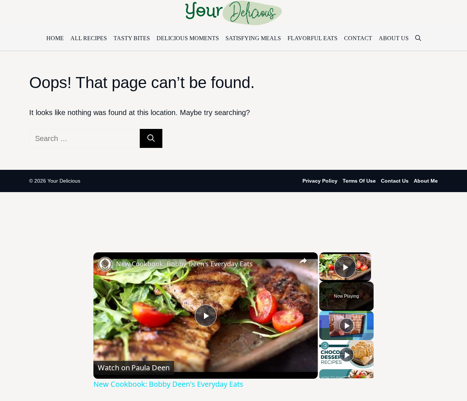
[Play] (346, 325)
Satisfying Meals (253, 38)
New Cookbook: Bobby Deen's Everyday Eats (184, 263)
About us (394, 38)
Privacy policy (319, 181)
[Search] (151, 138)
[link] (105, 264)
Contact (358, 38)
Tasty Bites (131, 38)
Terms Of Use (359, 181)
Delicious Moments (188, 38)
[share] (303, 260)
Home (55, 38)
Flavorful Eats (312, 38)
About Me (426, 181)
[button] (418, 38)
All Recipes (88, 38)
